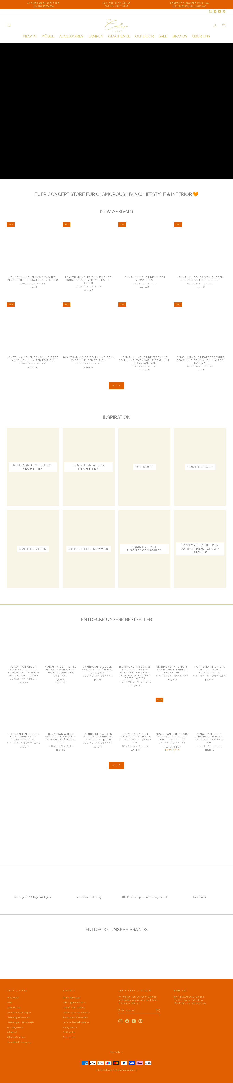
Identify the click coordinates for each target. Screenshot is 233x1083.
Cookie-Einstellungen (19, 1012)
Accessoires (71, 36)
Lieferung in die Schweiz (20, 1022)
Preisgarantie (70, 1027)
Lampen (95, 36)
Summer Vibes (62, 168)
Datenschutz (13, 1007)
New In (29, 36)
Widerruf (12, 1032)
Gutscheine (69, 1037)
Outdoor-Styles (25, 168)
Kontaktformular (72, 997)
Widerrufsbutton (16, 1037)
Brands (179, 36)
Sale (163, 36)
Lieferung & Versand (18, 1017)
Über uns (201, 36)
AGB (9, 1002)
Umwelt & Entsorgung (19, 1042)
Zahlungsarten (15, 1027)
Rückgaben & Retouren (75, 1017)
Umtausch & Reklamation (76, 1022)
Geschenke (119, 36)
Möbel (47, 36)
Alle (116, 385)
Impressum (13, 997)
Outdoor (144, 36)
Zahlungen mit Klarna (74, 1002)
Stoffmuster (69, 1032)
